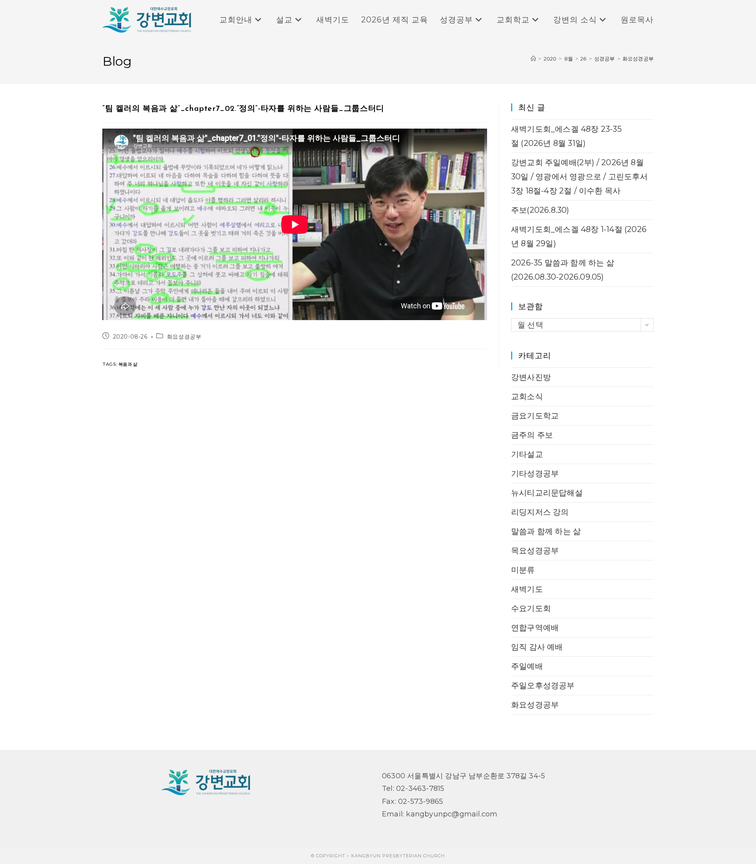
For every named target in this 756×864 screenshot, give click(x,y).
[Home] (533, 58)
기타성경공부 (535, 473)
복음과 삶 (128, 364)
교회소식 (527, 396)
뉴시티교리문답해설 (547, 492)
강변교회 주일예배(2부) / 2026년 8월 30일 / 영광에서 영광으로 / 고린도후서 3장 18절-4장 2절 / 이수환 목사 (579, 176)
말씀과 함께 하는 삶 (546, 531)
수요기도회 (531, 608)
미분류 (523, 570)
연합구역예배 (535, 627)
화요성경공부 (638, 58)
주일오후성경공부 (543, 685)
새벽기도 (527, 589)
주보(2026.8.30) (540, 210)
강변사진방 (531, 377)
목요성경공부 (535, 550)
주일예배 (527, 666)
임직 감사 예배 (537, 647)
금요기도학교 (535, 415)
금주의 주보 (532, 435)
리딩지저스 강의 (540, 512)
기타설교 (527, 454)
